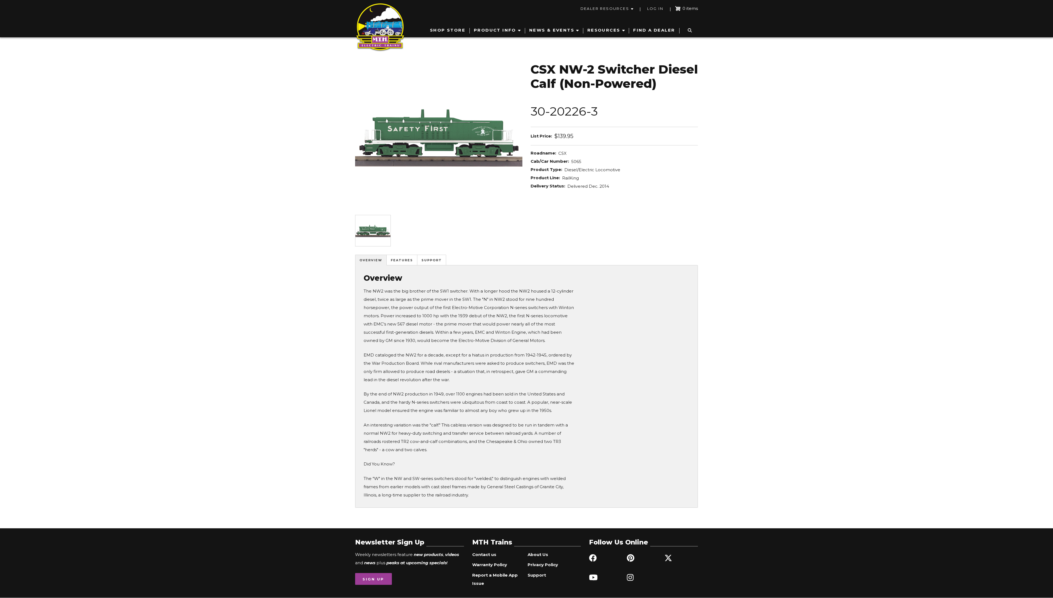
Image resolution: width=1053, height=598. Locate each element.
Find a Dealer (654, 30)
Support (431, 260)
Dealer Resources (605, 8)
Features (402, 260)
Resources (603, 30)
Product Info (495, 30)
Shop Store (447, 30)
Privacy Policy (543, 564)
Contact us (484, 554)
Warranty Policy (489, 564)
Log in (655, 8)
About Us (538, 554)
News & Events (551, 30)
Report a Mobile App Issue (495, 579)
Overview (371, 260)
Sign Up (373, 579)
